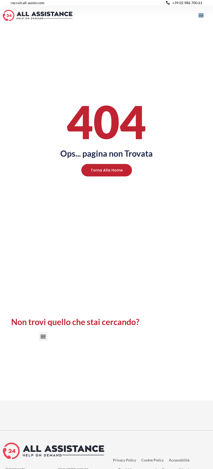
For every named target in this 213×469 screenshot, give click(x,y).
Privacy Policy (124, 460)
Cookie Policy (152, 460)
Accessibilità (179, 460)
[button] (201, 15)
